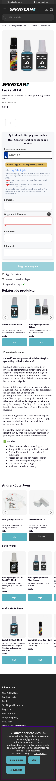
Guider (5, 701)
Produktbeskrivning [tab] (13, 352)
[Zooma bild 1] (28, 56)
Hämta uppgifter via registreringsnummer (26, 164)
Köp (14, 342)
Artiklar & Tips (9, 713)
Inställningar (16, 759)
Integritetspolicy (10, 717)
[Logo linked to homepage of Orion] (22, 9)
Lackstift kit (45, 25)
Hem (4, 25)
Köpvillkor (7, 721)
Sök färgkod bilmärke (12, 705)
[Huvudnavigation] (4, 9)
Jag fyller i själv (19, 170)
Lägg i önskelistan (13, 274)
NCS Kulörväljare (10, 692)
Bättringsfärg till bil (17, 25)
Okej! (34, 759)
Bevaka (41, 536)
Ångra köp (7, 709)
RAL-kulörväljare (10, 697)
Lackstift (33, 25)
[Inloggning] (46, 9)
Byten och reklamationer (14, 725)
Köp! (40, 597)
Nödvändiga (16, 769)
